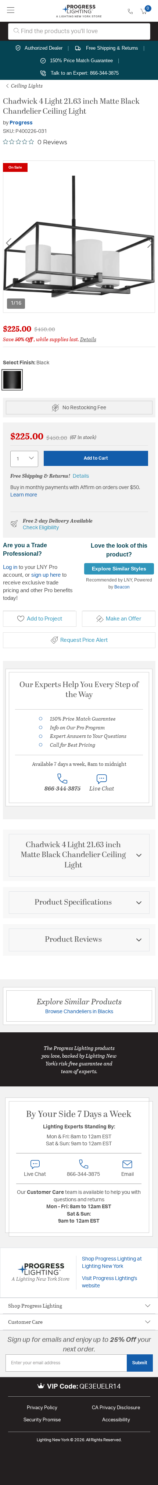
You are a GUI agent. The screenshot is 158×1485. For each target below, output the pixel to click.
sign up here (46, 575)
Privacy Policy (42, 1408)
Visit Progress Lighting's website (109, 1282)
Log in (10, 567)
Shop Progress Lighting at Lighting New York (112, 1262)
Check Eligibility (41, 527)
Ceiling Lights (26, 85)
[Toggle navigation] (11, 11)
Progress (21, 122)
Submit (139, 1363)
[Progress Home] (79, 11)
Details (88, 339)
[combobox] (79, 31)
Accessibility (116, 1420)
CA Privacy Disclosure (116, 1408)
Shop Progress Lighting (35, 1305)
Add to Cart (96, 458)
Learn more (23, 495)
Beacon (122, 587)
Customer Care (25, 1322)
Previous (8, 243)
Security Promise (42, 1420)
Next (149, 243)
